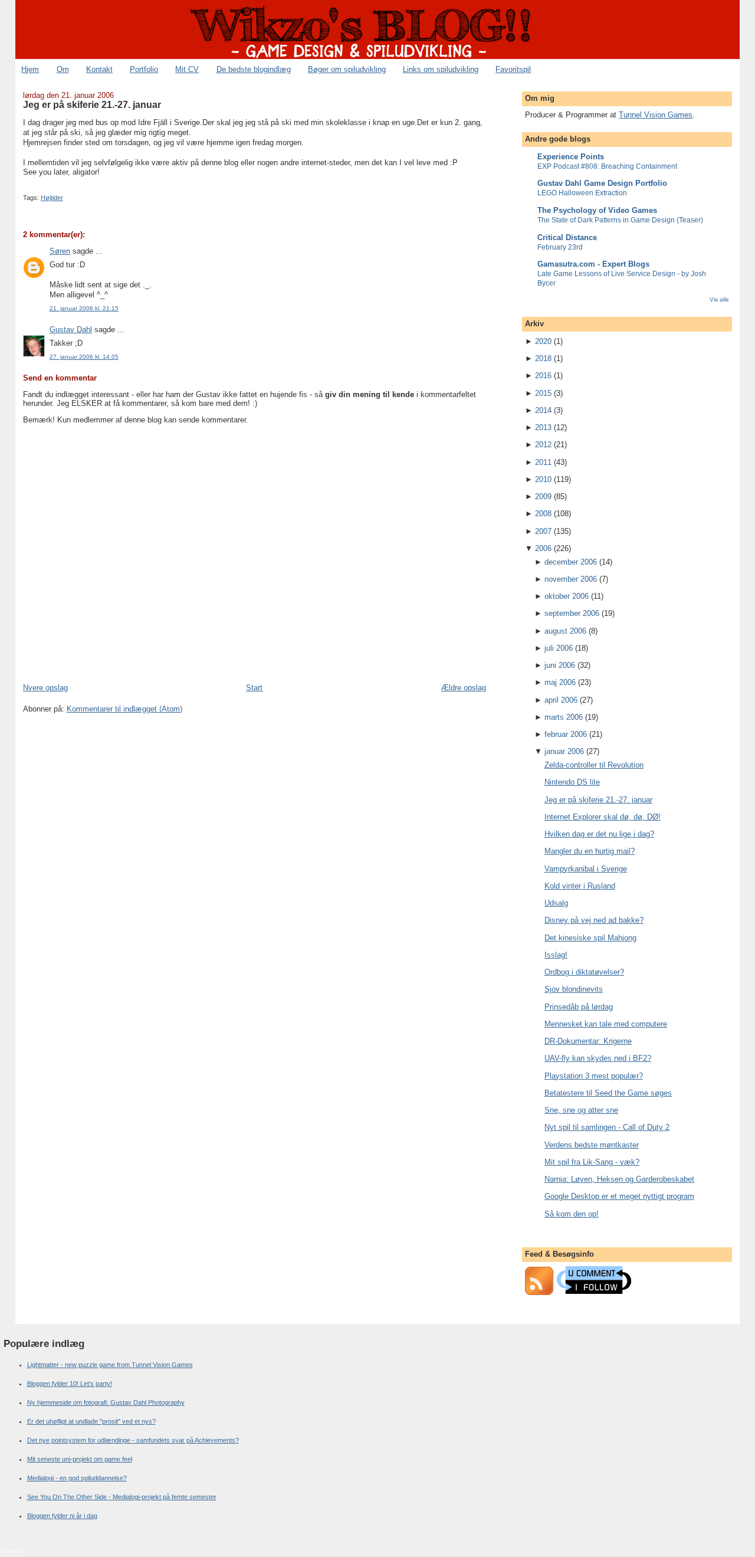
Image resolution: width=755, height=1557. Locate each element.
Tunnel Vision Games (655, 114)
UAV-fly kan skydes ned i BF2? (597, 1058)
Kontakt (99, 69)
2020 (543, 341)
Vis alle (719, 299)
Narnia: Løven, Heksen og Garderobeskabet (619, 1179)
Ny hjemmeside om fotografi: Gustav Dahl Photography (106, 1402)
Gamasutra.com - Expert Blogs (593, 264)
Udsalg (556, 903)
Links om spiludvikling (440, 69)
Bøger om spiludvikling (347, 69)
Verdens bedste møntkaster (591, 1144)
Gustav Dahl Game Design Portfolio (602, 183)
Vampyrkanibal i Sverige (585, 868)
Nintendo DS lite (572, 782)
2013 (543, 427)
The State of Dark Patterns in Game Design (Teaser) (620, 220)
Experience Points (570, 156)
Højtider (52, 197)
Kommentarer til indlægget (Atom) (124, 708)
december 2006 (570, 562)
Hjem (30, 69)
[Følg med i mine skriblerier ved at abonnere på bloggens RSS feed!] (539, 1292)
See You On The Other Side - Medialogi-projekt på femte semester (121, 1496)
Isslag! (555, 954)
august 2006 (565, 631)
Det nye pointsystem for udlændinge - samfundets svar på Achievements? (133, 1440)
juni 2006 (559, 665)
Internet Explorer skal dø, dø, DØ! (602, 816)
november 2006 (570, 579)
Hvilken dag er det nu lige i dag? (599, 834)
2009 (543, 496)
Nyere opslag (45, 687)
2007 (543, 531)
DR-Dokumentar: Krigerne (588, 1041)
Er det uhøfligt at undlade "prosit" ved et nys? (91, 1421)
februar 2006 (565, 734)
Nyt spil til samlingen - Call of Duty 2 (606, 1127)
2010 (543, 479)
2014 (543, 410)
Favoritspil (513, 69)
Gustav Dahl (71, 329)
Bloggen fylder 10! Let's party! (69, 1383)
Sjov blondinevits (573, 989)
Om (63, 69)
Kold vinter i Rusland (579, 885)
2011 (543, 462)
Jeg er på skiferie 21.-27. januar (92, 104)
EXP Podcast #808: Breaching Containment (607, 166)
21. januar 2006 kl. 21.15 (84, 308)
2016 (543, 375)
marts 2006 (563, 717)
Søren (60, 251)
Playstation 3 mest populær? (593, 1075)
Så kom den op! (571, 1213)
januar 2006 (564, 751)
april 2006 (560, 700)
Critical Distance (567, 237)
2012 (543, 444)
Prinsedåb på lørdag (578, 1006)
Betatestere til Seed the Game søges (608, 1093)
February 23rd (560, 247)
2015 (543, 393)
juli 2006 (558, 648)
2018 (543, 358)
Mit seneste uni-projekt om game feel (79, 1459)
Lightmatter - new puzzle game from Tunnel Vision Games (110, 1364)
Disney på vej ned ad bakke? (594, 920)
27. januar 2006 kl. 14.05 (84, 356)
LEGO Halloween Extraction (582, 193)
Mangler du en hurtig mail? (589, 851)
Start (254, 687)
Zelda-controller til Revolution (594, 765)
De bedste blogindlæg (253, 69)
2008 (543, 513)
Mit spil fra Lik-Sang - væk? (591, 1162)
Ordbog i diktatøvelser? (584, 972)
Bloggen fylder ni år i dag (62, 1515)
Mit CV (187, 69)
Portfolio (144, 69)
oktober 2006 (566, 596)
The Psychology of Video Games (597, 210)
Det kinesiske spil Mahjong (590, 937)
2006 (543, 548)
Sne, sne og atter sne (581, 1110)
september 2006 (571, 613)
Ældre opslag (463, 687)
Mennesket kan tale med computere (605, 1024)
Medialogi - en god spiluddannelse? (77, 1477)
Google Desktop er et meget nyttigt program (619, 1196)
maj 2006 (560, 682)
